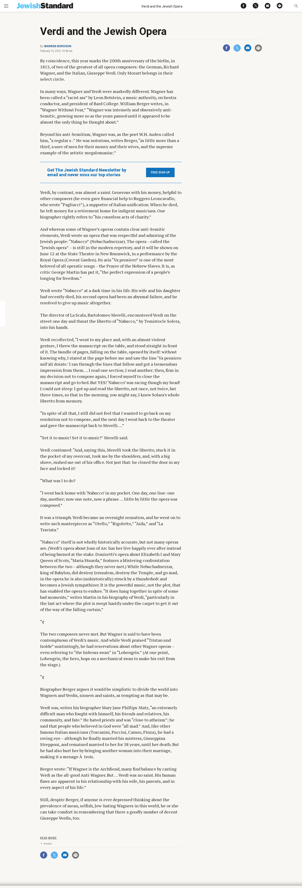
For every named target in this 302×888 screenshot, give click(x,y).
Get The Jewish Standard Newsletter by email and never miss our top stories (86, 172)
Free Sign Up (160, 172)
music (48, 843)
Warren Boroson (57, 46)
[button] (296, 6)
